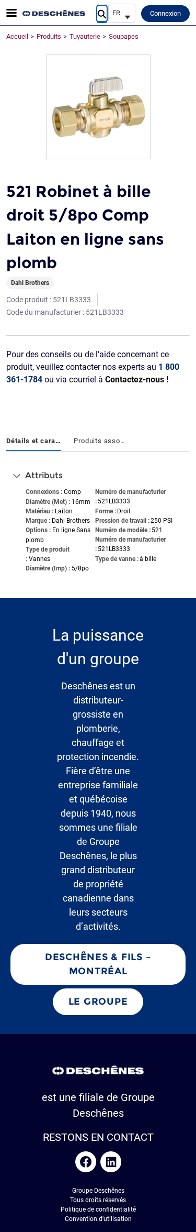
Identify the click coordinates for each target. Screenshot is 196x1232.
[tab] (33, 442)
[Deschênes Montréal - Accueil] (53, 13)
